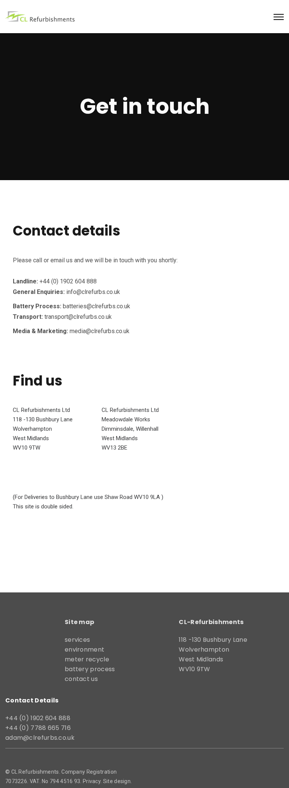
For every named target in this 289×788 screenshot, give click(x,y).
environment (84, 649)
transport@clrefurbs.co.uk (78, 316)
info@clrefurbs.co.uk (93, 291)
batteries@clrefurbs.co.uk (96, 306)
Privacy (91, 781)
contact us (81, 679)
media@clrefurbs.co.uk (99, 331)
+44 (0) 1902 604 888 (37, 718)
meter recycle (87, 659)
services (77, 639)
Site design (117, 781)
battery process (90, 669)
